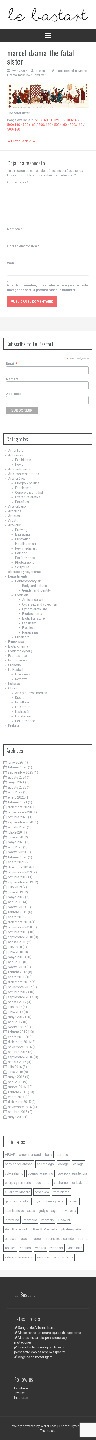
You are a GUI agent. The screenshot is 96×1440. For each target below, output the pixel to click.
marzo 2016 (17, 1087)
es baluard (80, 1183)
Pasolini (64, 1220)
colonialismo (14, 1173)
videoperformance (18, 1257)
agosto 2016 (17, 1062)
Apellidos (13, 394)
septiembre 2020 (20, 822)
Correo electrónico (23, 246)
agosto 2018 (17, 942)
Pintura (13, 725)
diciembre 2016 (19, 1042)
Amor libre (16, 450)
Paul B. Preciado (17, 1229)
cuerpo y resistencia (72, 1173)
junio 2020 (15, 837)
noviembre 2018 (20, 927)
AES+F (10, 1155)
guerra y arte (54, 1201)
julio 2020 (15, 832)
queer (24, 1238)
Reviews (21, 679)
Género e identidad (29, 492)
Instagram (21, 1397)
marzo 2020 (17, 852)
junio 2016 (15, 1072)
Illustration (23, 539)
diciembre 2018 (19, 922)
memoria (30, 1220)
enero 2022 (16, 797)
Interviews (22, 674)
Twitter (19, 1393)
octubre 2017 (17, 992)
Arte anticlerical (19, 469)
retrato (83, 1238)
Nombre (14, 229)
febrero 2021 (17, 802)
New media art (26, 548)
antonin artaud (30, 1155)
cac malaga (45, 1164)
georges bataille (16, 1201)
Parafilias (22, 502)
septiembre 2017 (20, 997)
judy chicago (48, 1211)
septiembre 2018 (20, 937)
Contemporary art (28, 581)
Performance (25, 558)
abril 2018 (15, 962)
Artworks (15, 525)
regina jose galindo (60, 1238)
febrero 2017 (17, 1032)
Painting (21, 553)
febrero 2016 (17, 1092)
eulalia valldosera (17, 1192)
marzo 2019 (17, 907)
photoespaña (71, 1229)
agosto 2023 (17, 787)
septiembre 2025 (20, 772)
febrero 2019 (17, 912)
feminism (42, 1192)
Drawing (21, 530)
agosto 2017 (17, 1002)
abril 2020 (15, 847)
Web (10, 263)
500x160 (41, 120)
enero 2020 (16, 862)
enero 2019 (16, 917)
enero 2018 (16, 977)
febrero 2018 (17, 972)
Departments (18, 576)
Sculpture (22, 567)
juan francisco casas (20, 1211)
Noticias (14, 684)
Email (11, 363)
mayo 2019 (16, 897)
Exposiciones (17, 660)
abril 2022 (15, 792)
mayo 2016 (16, 1077)
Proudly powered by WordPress (34, 1426)
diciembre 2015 (19, 1102)
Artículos (14, 511)
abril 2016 (15, 1082)
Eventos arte (17, 656)
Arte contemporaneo (23, 474)
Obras (12, 688)
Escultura (22, 702)
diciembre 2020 (19, 807)
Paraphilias (30, 632)
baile (48, 1155)
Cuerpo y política (27, 483)
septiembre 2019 (20, 882)
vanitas (25, 1248)
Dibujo (19, 697)
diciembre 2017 (19, 982)
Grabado (14, 665)
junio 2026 (15, 762)
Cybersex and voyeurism (40, 604)
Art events (16, 455)
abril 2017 (15, 1022)
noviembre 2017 (20, 987)
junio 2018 (15, 952)
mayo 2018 (16, 957)
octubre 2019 (17, 877)
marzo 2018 (17, 967)
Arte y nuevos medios (31, 693)
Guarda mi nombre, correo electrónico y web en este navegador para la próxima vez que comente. (47, 287)
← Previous (15, 141)
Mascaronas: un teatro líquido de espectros (49, 1333)
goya (36, 1201)
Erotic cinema (32, 614)
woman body (63, 1257)
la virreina (69, 1211)
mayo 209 (15, 1117)
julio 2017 (15, 1007)
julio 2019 (15, 887)
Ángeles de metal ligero (35, 1357)
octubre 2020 (17, 817)
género (73, 1201)
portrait (10, 1238)
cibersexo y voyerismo (24, 572)
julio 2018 (15, 947)
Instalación (23, 716)
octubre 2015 (17, 1112)
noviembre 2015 (20, 1107)
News (19, 464)
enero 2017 (16, 1037)
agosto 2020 (17, 827)
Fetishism (29, 623)
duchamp (42, 1183)
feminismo (61, 1192)
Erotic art (21, 595)
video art (56, 1248)
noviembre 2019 (20, 872)
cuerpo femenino (40, 1173)
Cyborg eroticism (34, 609)
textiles (10, 1248)
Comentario (17, 182)
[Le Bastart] (48, 14)
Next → (30, 141)
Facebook (21, 1388)
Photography (24, 562)
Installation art (25, 544)
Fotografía (23, 707)
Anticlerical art (32, 600)
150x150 (57, 120)
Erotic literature (33, 618)
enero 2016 (16, 1097)
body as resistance (18, 1164)
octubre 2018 (17, 932)
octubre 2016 (17, 1052)
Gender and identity (36, 590)
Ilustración (22, 711)
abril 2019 (15, 902)
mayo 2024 (16, 782)
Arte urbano (17, 506)
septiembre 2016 (20, 1057)
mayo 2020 (16, 842)
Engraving (22, 534)
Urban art (22, 637)
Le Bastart (41, 70)
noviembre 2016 (20, 1047)
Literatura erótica (28, 497)
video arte (75, 1248)
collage (63, 1164)
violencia (43, 1257)
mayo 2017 (16, 1017)
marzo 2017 (17, 1027)
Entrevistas (16, 642)
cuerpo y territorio (18, 1183)
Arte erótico (17, 478)
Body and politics (34, 586)
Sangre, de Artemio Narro (36, 1328)
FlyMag (76, 1426)
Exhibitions (23, 460)
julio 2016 (15, 1067)
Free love (28, 628)
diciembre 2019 (19, 867)
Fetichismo (23, 488)
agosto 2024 (17, 777)
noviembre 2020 (20, 812)
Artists (13, 520)
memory (47, 1220)
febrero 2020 (17, 857)
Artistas (14, 516)
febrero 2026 (17, 767)
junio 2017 (15, 1012)
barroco (62, 1155)
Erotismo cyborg (20, 651)
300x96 (71, 120)
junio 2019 (15, 892)
